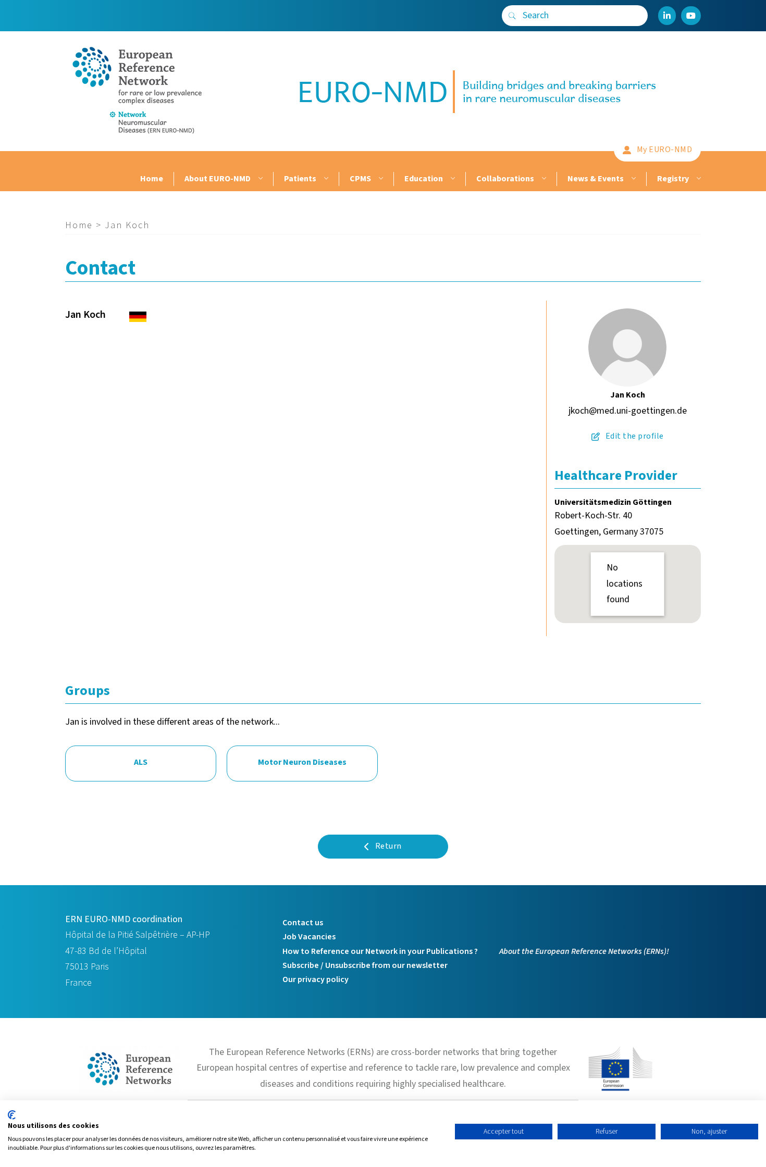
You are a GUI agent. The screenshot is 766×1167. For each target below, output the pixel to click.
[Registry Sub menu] (697, 179)
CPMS (360, 178)
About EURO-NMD (217, 178)
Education (423, 178)
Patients (300, 178)
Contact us (302, 922)
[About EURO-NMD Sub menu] (259, 179)
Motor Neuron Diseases (302, 762)
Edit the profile (635, 436)
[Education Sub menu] (451, 179)
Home (151, 178)
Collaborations (505, 178)
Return (388, 846)
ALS (140, 762)
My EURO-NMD (665, 149)
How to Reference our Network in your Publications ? (380, 951)
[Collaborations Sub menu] (542, 179)
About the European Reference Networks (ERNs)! (584, 951)
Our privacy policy (315, 979)
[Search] (512, 15)
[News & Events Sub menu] (632, 179)
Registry (673, 178)
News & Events (595, 178)
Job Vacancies (309, 936)
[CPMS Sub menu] (379, 179)
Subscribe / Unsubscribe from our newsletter (365, 965)
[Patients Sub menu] (325, 179)
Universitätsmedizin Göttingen (613, 502)
